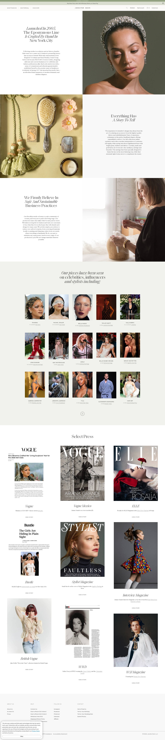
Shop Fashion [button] (12, 8)
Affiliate (56, 719)
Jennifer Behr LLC (152, 734)
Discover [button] (36, 8)
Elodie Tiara (108, 403)
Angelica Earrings (97, 586)
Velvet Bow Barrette (143, 510)
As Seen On (10, 711)
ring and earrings (38, 364)
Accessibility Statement (60, 734)
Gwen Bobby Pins (132, 403)
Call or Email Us (81, 709)
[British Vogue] (29, 625)
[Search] (127, 8)
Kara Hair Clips (84, 403)
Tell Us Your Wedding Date (85, 714)
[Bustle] (29, 549)
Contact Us (34, 709)
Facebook (57, 711)
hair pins (37, 324)
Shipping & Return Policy (38, 719)
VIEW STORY (29, 517)
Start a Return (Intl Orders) (39, 714)
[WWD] (82, 632)
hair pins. (40, 511)
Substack (56, 716)
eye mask (62, 324)
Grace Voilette (87, 671)
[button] (148, 8)
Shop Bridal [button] (24, 8)
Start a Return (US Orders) (38, 711)
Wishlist (132, 8)
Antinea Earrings (84, 364)
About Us (10, 709)
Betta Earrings (108, 363)
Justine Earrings (108, 325)
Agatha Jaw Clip (131, 363)
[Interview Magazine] (136, 556)
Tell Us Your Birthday (83, 711)
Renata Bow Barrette (139, 676)
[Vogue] (29, 473)
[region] (82, 3)
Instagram (57, 709)
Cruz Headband (60, 403)
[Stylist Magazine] (82, 549)
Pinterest (57, 714)
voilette (133, 324)
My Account (140, 8)
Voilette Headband (84, 325)
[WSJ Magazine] (136, 640)
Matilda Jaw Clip (36, 403)
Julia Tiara (60, 364)
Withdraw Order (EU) (37, 716)
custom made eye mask (28, 586)
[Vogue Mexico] (82, 473)
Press (9, 714)
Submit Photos (81, 716)
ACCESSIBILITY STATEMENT (82, 0)
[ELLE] (136, 473)
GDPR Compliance (46, 734)
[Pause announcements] (163, 3)
